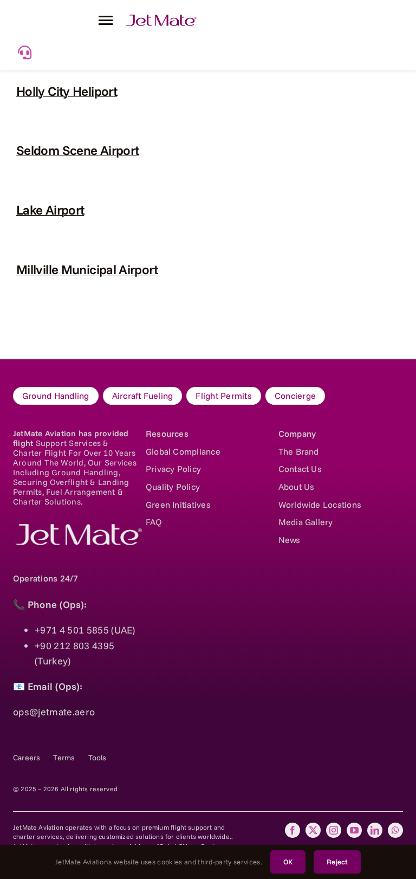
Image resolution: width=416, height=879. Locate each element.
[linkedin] (374, 830)
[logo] (77, 528)
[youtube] (354, 830)
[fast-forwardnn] (161, 19)
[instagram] (333, 830)
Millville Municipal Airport (87, 269)
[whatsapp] (395, 830)
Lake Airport (50, 210)
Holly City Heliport (66, 91)
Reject (337, 861)
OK (287, 861)
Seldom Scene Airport (77, 150)
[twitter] (313, 830)
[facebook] (292, 830)
